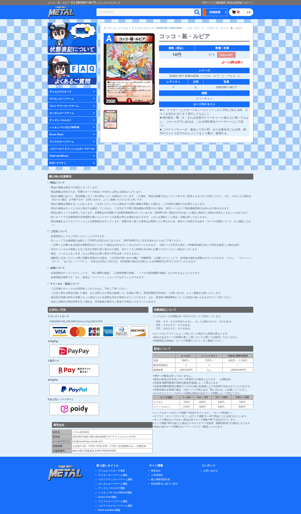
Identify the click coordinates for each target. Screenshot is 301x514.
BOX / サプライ (57, 163)
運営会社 (156, 470)
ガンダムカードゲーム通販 (113, 483)
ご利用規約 (157, 475)
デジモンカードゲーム (61, 98)
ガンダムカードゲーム (61, 113)
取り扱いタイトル (108, 465)
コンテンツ (208, 465)
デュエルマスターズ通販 (111, 470)
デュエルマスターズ (60, 91)
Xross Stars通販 (107, 497)
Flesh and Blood (58, 155)
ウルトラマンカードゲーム (64, 105)
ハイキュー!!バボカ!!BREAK (64, 127)
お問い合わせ (210, 470)
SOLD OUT (226, 55)
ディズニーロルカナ (60, 120)
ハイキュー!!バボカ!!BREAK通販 (115, 492)
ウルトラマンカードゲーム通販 (115, 479)
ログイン (248, 2)
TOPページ (208, 2)
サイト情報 (156, 465)
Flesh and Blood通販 (109, 510)
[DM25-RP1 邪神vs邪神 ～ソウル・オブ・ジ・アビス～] (186, 28)
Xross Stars (56, 134)
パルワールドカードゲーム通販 (115, 505)
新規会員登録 (234, 2)
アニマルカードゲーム (61, 141)
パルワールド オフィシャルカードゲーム (71, 148)
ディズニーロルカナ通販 (111, 488)
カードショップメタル (116, 28)
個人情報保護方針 (160, 479)
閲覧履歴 (220, 2)
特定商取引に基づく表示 (164, 483)
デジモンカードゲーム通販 (113, 475)
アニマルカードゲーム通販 (113, 501)
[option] (129, 69)
